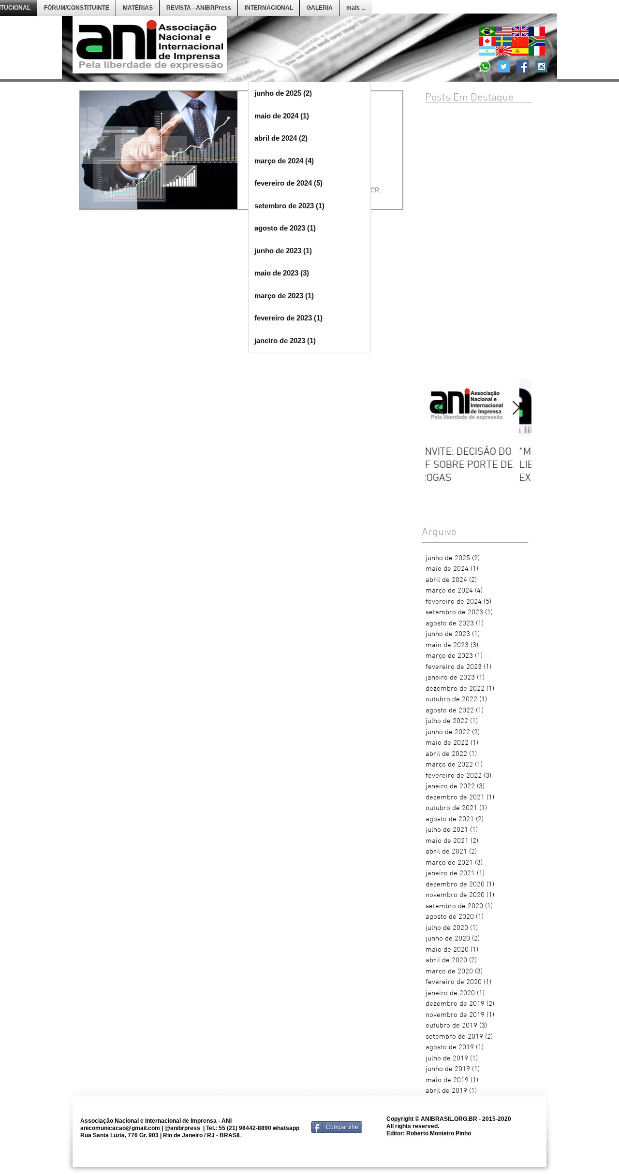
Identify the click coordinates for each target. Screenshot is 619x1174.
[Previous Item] (440, 408)
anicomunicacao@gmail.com (120, 1128)
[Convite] (485, 66)
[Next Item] (516, 408)
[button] (76, 8)
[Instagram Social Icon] (541, 66)
